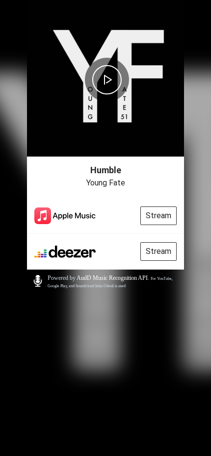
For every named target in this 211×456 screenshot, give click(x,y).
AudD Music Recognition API (112, 277)
